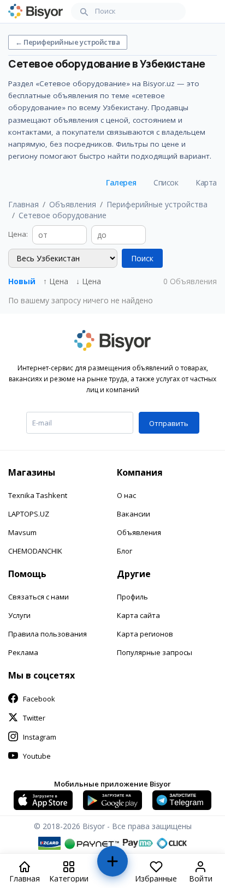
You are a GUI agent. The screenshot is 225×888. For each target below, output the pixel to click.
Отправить (168, 423)
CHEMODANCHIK (35, 551)
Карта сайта (138, 615)
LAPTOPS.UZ (28, 514)
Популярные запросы (154, 652)
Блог (124, 551)
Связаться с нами (38, 597)
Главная (23, 204)
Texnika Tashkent (37, 495)
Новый (21, 281)
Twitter (34, 718)
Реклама (23, 652)
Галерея (121, 182)
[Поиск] (84, 11)
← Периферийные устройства (67, 42)
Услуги (19, 615)
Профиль (132, 597)
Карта (206, 182)
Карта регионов (145, 634)
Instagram (39, 737)
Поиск (142, 258)
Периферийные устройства (157, 204)
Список (165, 182)
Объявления (72, 204)
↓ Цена (88, 281)
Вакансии (133, 514)
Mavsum (22, 532)
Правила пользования (47, 634)
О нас (126, 495)
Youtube (37, 756)
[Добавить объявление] (112, 866)
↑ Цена (55, 281)
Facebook (39, 699)
